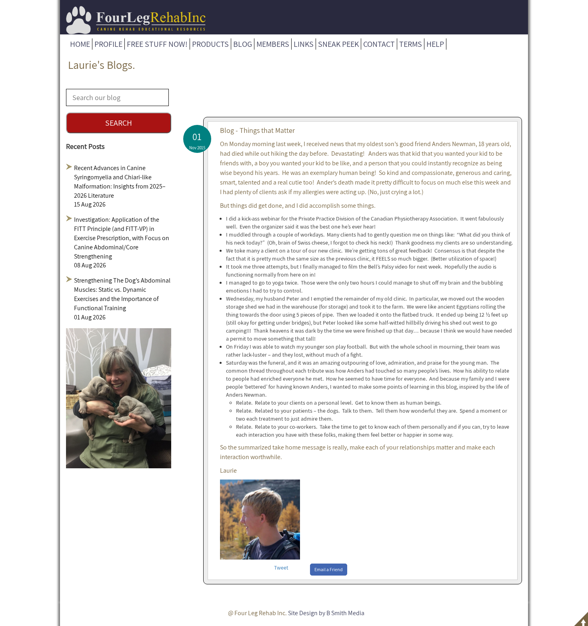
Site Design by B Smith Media (326, 613)
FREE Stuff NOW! (157, 44)
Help (435, 44)
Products (210, 44)
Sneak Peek (338, 44)
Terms (410, 44)
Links (304, 44)
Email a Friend (328, 569)
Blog (242, 44)
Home (80, 44)
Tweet (281, 567)
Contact (379, 44)
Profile (108, 44)
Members (272, 44)
